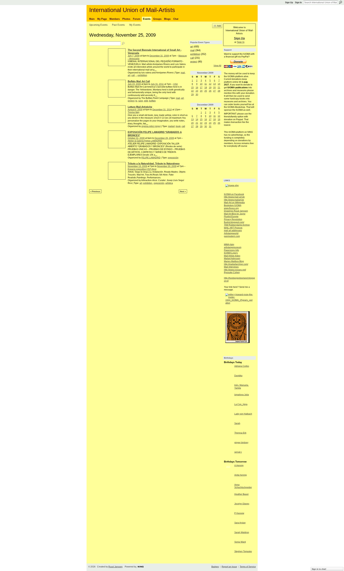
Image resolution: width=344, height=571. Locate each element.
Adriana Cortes (241, 366)
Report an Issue (229, 566)
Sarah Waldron (241, 532)
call (133, 75)
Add (219, 26)
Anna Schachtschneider (243, 486)
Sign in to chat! (319, 569)
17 (201, 87)
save (140, 101)
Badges (215, 566)
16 (197, 87)
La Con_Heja (240, 404)
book (178, 126)
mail (183, 72)
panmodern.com (232, 236)
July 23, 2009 (134, 84)
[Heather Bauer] (228, 497)
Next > (183, 191)
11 (205, 84)
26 (210, 91)
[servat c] (228, 455)
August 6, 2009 (135, 109)
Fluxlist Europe (231, 216)
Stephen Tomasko (243, 551)
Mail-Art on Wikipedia (234, 202)
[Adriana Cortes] (228, 369)
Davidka (238, 375)
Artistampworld (231, 233)
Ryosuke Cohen (232, 272)
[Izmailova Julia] (228, 397)
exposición (173, 157)
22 (192, 91)
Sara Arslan (240, 522)
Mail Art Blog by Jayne (234, 214)
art (129, 75)
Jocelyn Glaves (241, 503)
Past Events (118, 25)
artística (169, 183)
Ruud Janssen (115, 566)
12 (210, 84)
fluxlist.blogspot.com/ (234, 222)
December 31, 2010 (162, 109)
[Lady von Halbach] (228, 417)
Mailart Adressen (232, 258)
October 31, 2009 (136, 138)
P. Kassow (239, 513)
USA (175, 84)
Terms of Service (248, 566)
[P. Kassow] (228, 516)
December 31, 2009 (159, 56)
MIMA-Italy (229, 244)
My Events (135, 25)
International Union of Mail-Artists (132, 10)
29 (192, 94)
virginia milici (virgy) (151, 126)
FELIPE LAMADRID (151, 157)
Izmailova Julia (241, 394)
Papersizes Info (231, 250)
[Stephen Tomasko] (228, 554)
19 (210, 87)
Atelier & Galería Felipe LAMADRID (145, 141)
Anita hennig (240, 475)
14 (219, 84)
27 (214, 91)
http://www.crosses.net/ (235, 270)
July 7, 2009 (134, 56)
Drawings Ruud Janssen (236, 211)
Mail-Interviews (231, 267)
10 (201, 84)
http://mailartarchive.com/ (236, 264)
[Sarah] (228, 426)
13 (214, 84)
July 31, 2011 (157, 84)
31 (210, 126)
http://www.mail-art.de (234, 197)
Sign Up (289, 2)
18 (205, 87)
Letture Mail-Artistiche (140, 106)
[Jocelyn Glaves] (228, 506)
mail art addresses (233, 230)
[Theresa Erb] (228, 436)
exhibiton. (148, 183)
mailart (171, 126)
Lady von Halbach (243, 414)
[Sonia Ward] (228, 545)
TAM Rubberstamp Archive (237, 225)
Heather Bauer (241, 494)
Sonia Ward (240, 542)
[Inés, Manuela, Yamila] (228, 388)
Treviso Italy (133, 112)
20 (214, 87)
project (131, 101)
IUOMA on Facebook (234, 194)
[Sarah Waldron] (228, 535)
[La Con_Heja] (228, 407)
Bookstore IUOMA (232, 205)
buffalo (152, 101)
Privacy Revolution (233, 219)
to (136, 101)
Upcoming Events (98, 25)
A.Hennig (238, 465)
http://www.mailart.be (234, 200)
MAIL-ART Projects (233, 228)
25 (205, 91)
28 (219, 91)
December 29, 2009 (164, 138)
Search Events (123, 43)
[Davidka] (228, 378)
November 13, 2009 (137, 166)
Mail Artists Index (232, 256)
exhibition (142, 75)
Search (340, 2)
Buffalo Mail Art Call (139, 81)
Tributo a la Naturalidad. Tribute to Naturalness (154, 163)
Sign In (298, 2)
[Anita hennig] (228, 478)
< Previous (95, 191)
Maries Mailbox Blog (234, 261)
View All (217, 65)
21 (219, 87)
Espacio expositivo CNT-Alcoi (142, 169)
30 (197, 94)
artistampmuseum (232, 247)
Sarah (237, 423)
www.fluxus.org (231, 208)
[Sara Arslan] (228, 525)
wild (146, 101)
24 (201, 91)
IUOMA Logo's (231, 253)
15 (192, 87)
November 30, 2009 (166, 166)
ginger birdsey (241, 442)
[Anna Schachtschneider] (228, 487)
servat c (238, 452)
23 (197, 91)
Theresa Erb (240, 433)
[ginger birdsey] (228, 445)
